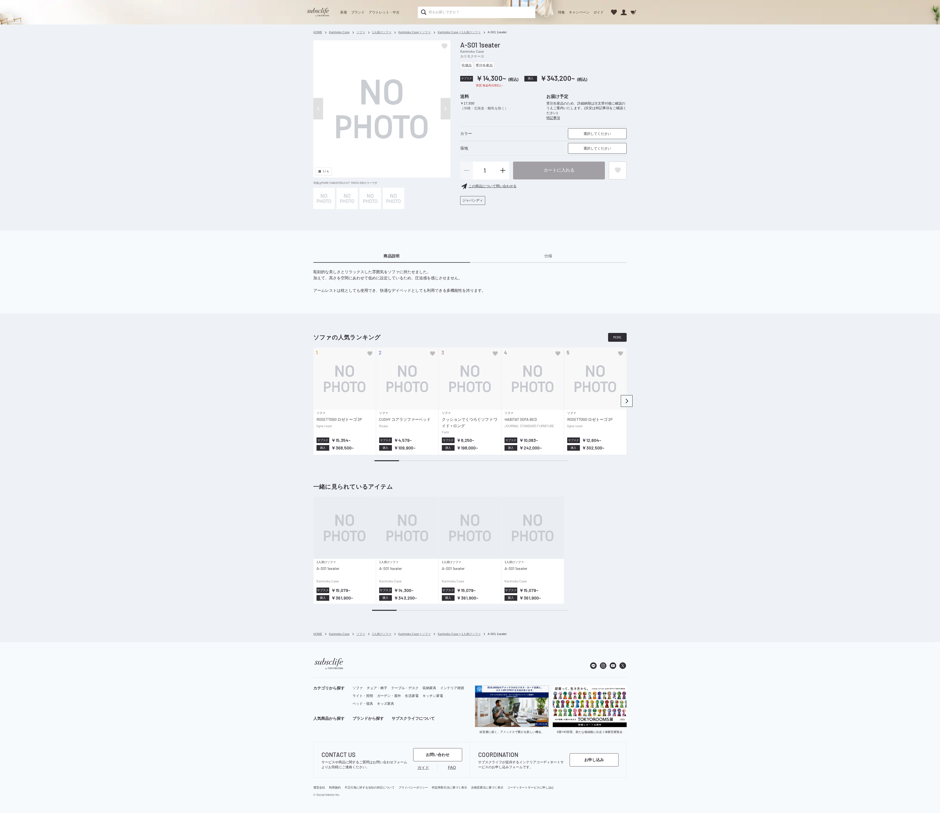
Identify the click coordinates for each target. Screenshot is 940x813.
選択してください (597, 134)
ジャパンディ (472, 200)
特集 (561, 12)
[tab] (391, 256)
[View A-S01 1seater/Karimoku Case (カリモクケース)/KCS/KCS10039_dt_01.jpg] (370, 198)
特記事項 (553, 118)
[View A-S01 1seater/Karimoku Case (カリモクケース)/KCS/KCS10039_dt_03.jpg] (347, 198)
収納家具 (429, 688)
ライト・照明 (362, 696)
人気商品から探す (329, 718)
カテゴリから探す (329, 688)
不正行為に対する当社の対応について (370, 787)
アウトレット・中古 (384, 12)
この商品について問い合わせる (493, 186)
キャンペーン (579, 12)
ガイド (598, 12)
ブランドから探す (368, 718)
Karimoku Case (472, 51)
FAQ (452, 768)
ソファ (357, 688)
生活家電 (412, 696)
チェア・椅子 (377, 688)
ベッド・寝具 (362, 704)
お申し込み (594, 760)
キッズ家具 (385, 704)
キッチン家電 (433, 696)
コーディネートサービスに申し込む (530, 787)
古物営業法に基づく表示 (487, 787)
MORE (617, 337)
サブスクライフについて (413, 718)
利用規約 (335, 787)
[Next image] (445, 108)
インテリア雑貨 (452, 688)
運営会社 (319, 787)
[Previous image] (318, 108)
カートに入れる (559, 170)
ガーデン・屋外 (389, 696)
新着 (343, 12)
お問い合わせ (437, 755)
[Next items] (627, 401)
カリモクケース (472, 56)
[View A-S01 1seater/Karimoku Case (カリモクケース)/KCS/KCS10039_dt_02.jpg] (393, 198)
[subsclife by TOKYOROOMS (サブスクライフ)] (318, 12)
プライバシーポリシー (413, 787)
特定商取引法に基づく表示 (449, 787)
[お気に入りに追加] (370, 353)
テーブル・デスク (405, 688)
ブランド (358, 12)
